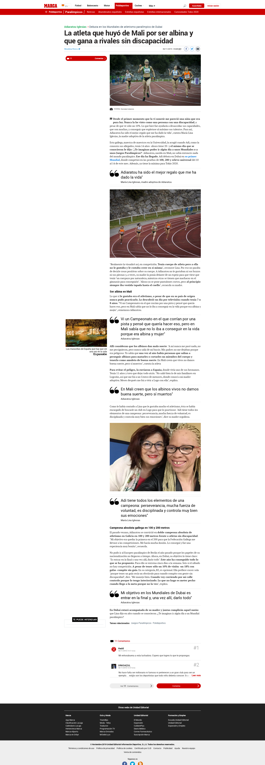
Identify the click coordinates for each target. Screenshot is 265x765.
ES (66, 6)
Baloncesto (92, 5)
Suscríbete (196, 5)
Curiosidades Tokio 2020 (186, 11)
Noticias (91, 11)
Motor (107, 5)
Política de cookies (124, 748)
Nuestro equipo (188, 748)
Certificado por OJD (142, 748)
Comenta (176, 686)
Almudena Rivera (71, 49)
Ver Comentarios (129, 686)
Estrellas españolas (134, 11)
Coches (138, 5)
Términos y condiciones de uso (81, 748)
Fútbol (78, 5)
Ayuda (177, 748)
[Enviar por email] (198, 49)
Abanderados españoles (110, 11)
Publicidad (167, 748)
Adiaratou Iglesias (75, 27)
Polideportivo (122, 5)
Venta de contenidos (132, 752)
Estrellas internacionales (159, 11)
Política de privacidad (105, 748)
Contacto (157, 748)
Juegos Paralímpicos (141, 623)
